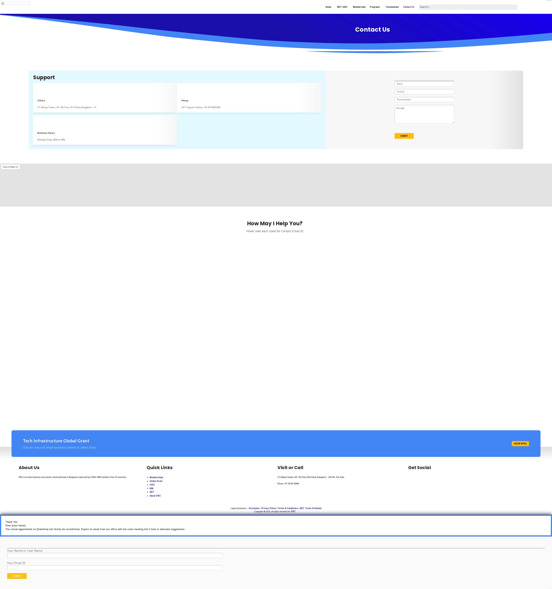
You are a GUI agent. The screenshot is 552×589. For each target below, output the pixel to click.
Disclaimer (254, 508)
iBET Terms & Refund (311, 508)
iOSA (152, 484)
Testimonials (392, 7)
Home (328, 7)
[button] (329, 7)
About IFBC (155, 495)
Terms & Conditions (288, 508)
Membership (359, 7)
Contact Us (408, 7)
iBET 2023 (342, 7)
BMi (152, 488)
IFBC (293, 511)
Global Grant (156, 481)
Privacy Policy (269, 508)
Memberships (156, 477)
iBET (152, 492)
